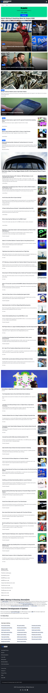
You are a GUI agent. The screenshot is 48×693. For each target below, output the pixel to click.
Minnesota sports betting (36, 639)
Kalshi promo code (5, 595)
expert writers (5, 601)
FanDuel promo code (5, 585)
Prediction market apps (6, 572)
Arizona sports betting (5, 625)
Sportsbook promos (5, 575)
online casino (34, 605)
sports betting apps (15, 611)
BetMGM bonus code (5, 577)
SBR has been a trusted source (25, 602)
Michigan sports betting (36, 634)
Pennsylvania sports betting (6, 627)
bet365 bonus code (5, 580)
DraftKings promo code (6, 590)
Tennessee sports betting (22, 639)
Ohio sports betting (20, 625)
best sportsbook (14, 605)
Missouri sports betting (21, 641)
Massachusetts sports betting (37, 632)
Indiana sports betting (5, 630)
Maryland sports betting (21, 634)
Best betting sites (4, 570)
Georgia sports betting (5, 641)
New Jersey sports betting (37, 636)
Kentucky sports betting (21, 627)
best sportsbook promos (23, 605)
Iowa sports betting (21, 630)
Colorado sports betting (36, 625)
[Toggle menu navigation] (46, 1)
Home (3, 5)
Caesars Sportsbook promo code (8, 582)
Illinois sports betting (36, 627)
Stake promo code (5, 592)
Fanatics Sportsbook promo (7, 587)
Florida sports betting (5, 634)
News (7, 5)
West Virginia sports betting (6, 632)
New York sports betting (6, 639)
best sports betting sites (28, 604)
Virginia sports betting (36, 630)
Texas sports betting (5, 636)
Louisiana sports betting (22, 632)
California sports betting (21, 636)
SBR (32, 611)
